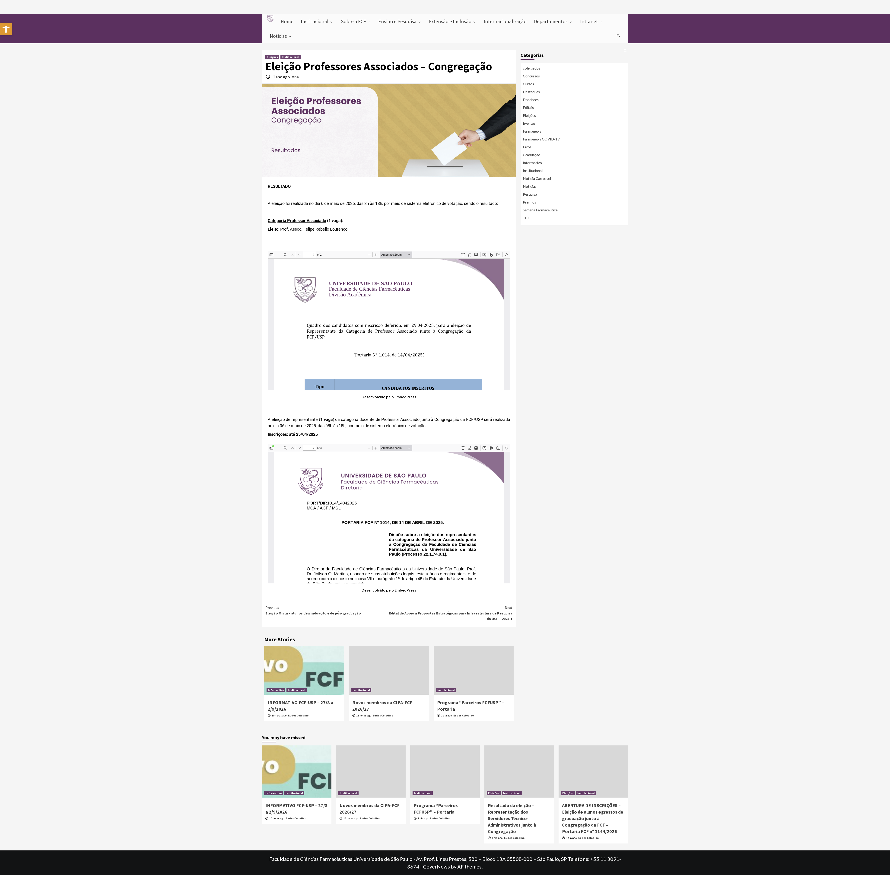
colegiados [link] (531, 68)
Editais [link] (528, 107)
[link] (6, 29)
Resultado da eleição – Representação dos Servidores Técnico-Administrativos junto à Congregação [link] (512, 818)
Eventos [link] (529, 123)
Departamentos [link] (551, 21)
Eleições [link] (272, 57)
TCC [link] (526, 218)
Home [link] (287, 21)
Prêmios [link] (529, 202)
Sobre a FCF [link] (354, 21)
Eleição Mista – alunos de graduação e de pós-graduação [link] (313, 610)
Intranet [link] (589, 21)
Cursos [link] (528, 84)
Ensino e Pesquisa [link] (397, 21)
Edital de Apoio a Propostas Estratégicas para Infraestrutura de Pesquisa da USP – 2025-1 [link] (450, 613)
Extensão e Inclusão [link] (450, 21)
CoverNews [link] (436, 866)
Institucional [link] (315, 21)
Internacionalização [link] (505, 21)
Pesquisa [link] (530, 194)
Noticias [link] (279, 36)
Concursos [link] (531, 76)
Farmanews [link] (532, 131)
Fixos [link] (527, 147)
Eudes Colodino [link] (298, 715)
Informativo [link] (276, 690)
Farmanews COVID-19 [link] (541, 139)
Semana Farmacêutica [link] (540, 210)
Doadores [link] (531, 99)
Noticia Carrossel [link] (537, 178)
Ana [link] (295, 76)
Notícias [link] (530, 186)
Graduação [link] (531, 155)
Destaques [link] (531, 91)
